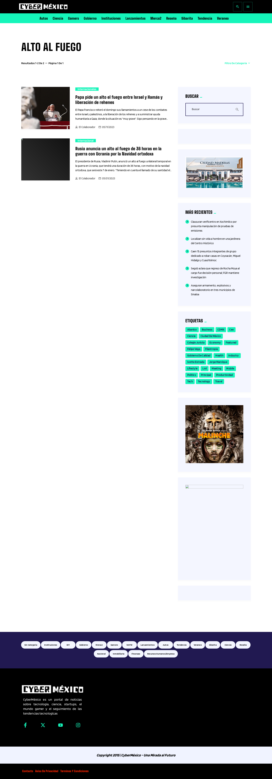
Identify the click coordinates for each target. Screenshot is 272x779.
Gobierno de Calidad (199, 355)
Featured (231, 342)
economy (215, 342)
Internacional (86, 140)
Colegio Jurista (196, 342)
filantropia (211, 349)
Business (207, 329)
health (219, 355)
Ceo (231, 329)
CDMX (220, 329)
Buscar (196, 109)
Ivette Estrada (195, 362)
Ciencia (191, 336)
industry (233, 355)
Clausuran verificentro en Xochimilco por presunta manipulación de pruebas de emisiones (214, 226)
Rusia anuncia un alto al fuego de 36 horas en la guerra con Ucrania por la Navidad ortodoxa (118, 151)
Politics (191, 375)
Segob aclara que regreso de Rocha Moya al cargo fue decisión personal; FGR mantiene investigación (215, 273)
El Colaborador (87, 127)
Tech (190, 381)
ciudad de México (211, 336)
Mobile (230, 368)
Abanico (192, 329)
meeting (216, 368)
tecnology (204, 381)
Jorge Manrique (218, 362)
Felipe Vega (193, 349)
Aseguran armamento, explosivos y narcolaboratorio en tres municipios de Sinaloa (213, 290)
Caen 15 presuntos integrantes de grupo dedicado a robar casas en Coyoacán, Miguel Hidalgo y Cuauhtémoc (215, 256)
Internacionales (87, 89)
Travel (218, 381)
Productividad (224, 375)
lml (204, 368)
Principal (206, 375)
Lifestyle (192, 368)
